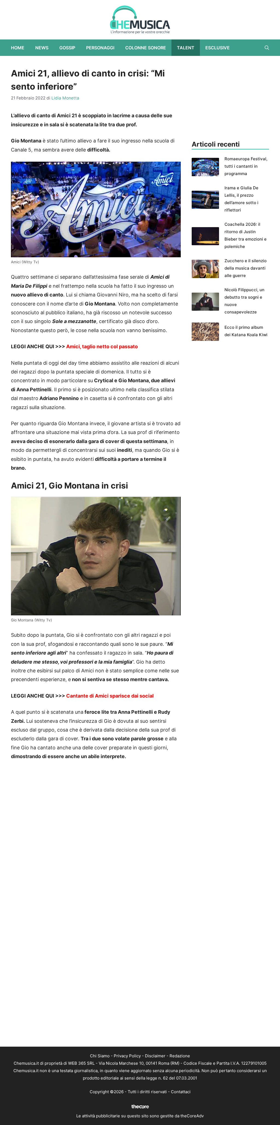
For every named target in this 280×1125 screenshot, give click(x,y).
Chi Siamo (100, 1055)
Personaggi (100, 47)
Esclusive (217, 47)
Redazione (180, 1055)
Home (17, 47)
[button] (267, 47)
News (41, 47)
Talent (185, 47)
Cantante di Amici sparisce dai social (110, 696)
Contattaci (181, 1091)
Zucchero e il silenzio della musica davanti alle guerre (245, 268)
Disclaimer (155, 1055)
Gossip (67, 47)
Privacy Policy (127, 1055)
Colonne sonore (145, 47)
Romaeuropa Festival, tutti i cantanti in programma (245, 166)
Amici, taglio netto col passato (101, 346)
